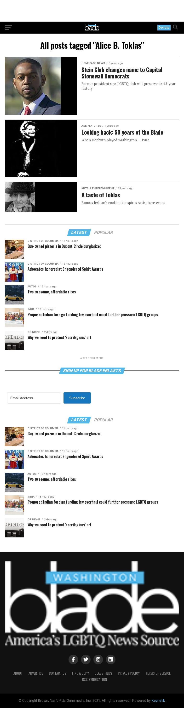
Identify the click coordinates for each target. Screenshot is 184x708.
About (18, 673)
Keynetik (158, 701)
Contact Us (57, 673)
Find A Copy (80, 673)
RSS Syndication (94, 679)
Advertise (36, 673)
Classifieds (103, 673)
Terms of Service (158, 673)
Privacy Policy (129, 673)
